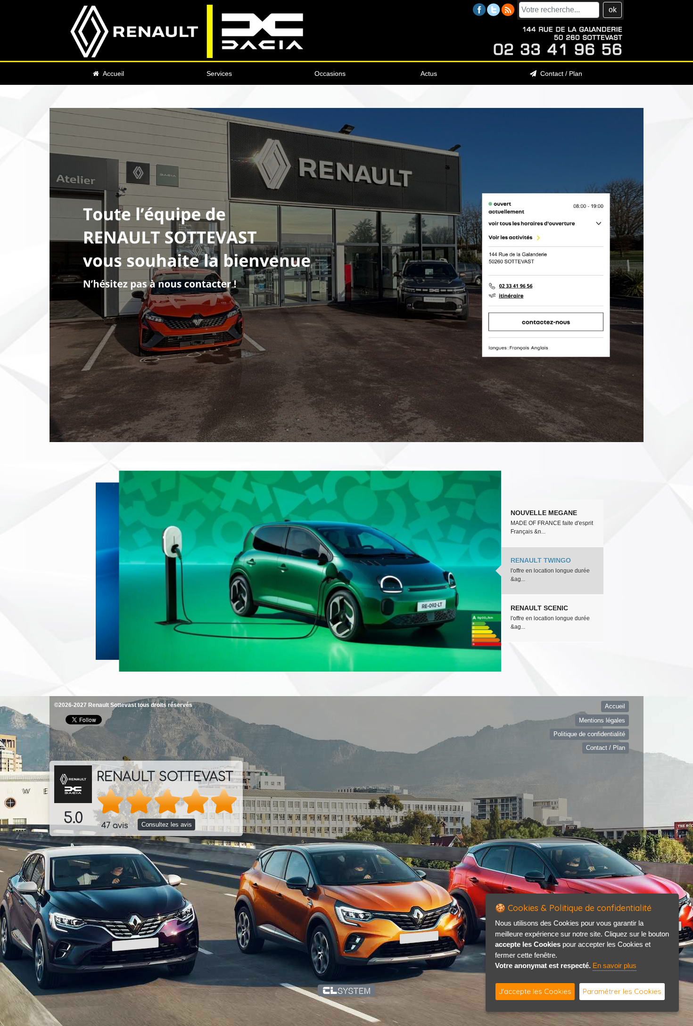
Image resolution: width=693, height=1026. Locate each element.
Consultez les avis (166, 824)
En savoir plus (614, 965)
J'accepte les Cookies (535, 991)
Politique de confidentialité (589, 734)
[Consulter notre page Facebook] (479, 9)
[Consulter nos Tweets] (493, 9)
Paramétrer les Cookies (622, 991)
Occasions (330, 73)
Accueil (111, 73)
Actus (429, 73)
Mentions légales (602, 720)
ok (613, 10)
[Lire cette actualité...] (298, 571)
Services (219, 73)
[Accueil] (187, 31)
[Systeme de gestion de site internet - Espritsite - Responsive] (347, 990)
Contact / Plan (559, 73)
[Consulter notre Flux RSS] (507, 9)
